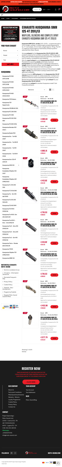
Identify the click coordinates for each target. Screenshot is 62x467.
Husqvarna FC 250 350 (9, 111)
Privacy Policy (8, 281)
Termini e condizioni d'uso (11, 270)
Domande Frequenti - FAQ (10, 278)
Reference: (44, 98)
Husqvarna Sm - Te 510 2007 (9, 149)
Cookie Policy (8, 284)
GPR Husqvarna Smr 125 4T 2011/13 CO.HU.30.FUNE (49, 193)
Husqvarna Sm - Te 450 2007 (9, 138)
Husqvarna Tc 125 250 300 (9, 186)
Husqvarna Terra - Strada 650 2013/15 (10, 244)
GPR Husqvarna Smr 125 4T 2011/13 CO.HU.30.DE (49, 131)
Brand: (42, 96)
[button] (31, 382)
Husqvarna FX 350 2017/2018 (8, 77)
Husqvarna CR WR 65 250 (10, 108)
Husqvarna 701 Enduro (9, 99)
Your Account (30, 390)
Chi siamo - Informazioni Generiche (10, 273)
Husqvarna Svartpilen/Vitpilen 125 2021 (9, 171)
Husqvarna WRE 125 (8, 258)
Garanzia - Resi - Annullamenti (8, 288)
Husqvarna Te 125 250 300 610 (9, 201)
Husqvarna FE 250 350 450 (9, 119)
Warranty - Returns (13, 397)
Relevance (31, 89)
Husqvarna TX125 (7, 249)
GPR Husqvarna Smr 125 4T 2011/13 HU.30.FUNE (49, 163)
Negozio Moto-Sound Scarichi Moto (10, 295)
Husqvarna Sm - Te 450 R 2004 (10, 143)
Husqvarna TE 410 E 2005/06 (8, 210)
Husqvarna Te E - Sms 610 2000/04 (10, 233)
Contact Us (11, 407)
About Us (11, 390)
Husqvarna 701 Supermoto (6, 104)
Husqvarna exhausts (28, 85)
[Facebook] (11, 453)
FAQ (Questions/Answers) (16, 395)
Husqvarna (5, 72)
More (54, 120)
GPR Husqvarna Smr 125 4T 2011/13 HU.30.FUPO (49, 225)
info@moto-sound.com (9, 435)
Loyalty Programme (14, 399)
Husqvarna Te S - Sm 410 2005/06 (9, 239)
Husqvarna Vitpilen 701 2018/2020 (9, 253)
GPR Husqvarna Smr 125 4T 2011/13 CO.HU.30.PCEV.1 (49, 318)
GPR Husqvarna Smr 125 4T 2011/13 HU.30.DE (49, 102)
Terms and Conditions (15, 392)
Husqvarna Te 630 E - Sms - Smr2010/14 (9, 221)
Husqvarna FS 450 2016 (9, 124)
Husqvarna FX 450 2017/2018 (8, 83)
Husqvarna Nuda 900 (8, 133)
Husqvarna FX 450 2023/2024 (8, 95)
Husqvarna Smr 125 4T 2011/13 (9, 161)
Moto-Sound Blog (31, 400)
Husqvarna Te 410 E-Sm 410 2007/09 (9, 216)
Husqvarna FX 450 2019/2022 (8, 89)
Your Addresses (30, 392)
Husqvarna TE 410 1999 (9, 205)
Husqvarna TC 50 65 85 (9, 190)
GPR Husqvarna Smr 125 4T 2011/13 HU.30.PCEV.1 (49, 286)
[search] (40, 9)
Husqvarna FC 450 (8, 115)
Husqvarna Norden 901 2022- (9, 128)
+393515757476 (7, 433)
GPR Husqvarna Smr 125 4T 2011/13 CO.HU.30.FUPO (49, 254)
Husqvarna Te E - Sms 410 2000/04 (10, 227)
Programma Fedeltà (10, 292)
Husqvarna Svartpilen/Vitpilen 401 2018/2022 (9, 179)
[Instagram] (15, 453)
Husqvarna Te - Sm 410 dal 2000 (9, 195)
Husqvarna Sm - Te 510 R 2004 (9, 155)
